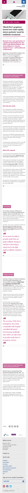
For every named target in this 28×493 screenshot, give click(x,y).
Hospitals (5, 460)
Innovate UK (6, 395)
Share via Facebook (10, 426)
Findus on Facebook (7, 486)
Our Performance (7, 469)
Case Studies (6, 462)
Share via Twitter (12, 426)
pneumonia (6, 85)
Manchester (18, 57)
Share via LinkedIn (17, 426)
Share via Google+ (15, 426)
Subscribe (6, 481)
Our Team (5, 464)
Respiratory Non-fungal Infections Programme (13, 304)
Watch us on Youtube (3, 486)
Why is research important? (9, 467)
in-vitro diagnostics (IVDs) (11, 164)
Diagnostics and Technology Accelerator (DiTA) (13, 156)
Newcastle (5, 59)
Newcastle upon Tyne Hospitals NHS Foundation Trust (12, 59)
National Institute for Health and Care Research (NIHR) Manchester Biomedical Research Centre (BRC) (12, 228)
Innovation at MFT (7, 466)
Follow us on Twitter (10, 486)
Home (14, 1)
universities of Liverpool (9, 57)
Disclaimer (5, 471)
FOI (3, 473)
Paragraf (16, 56)
